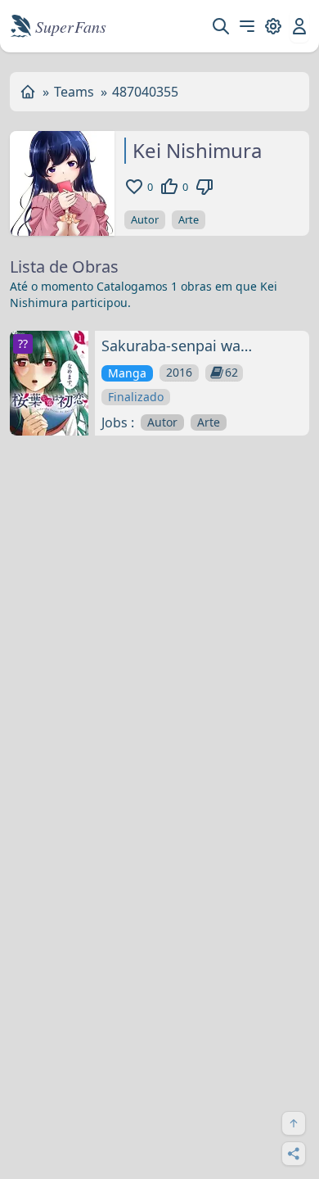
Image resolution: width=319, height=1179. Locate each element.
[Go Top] (293, 1123)
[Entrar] (299, 26)
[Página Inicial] (28, 92)
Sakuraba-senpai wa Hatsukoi (170, 346)
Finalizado (136, 396)
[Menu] (247, 26)
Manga (127, 373)
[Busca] (221, 26)
